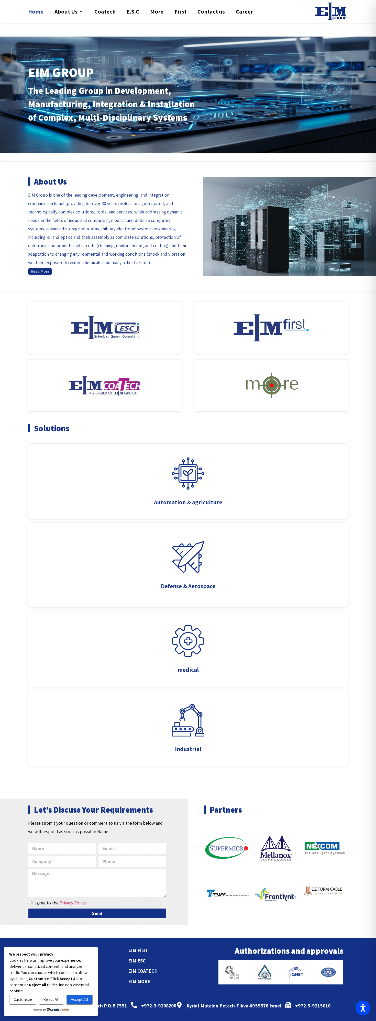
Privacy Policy (73, 903)
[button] (69, 11)
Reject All (51, 999)
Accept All (79, 999)
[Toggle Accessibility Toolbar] (363, 1008)
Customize (23, 999)
